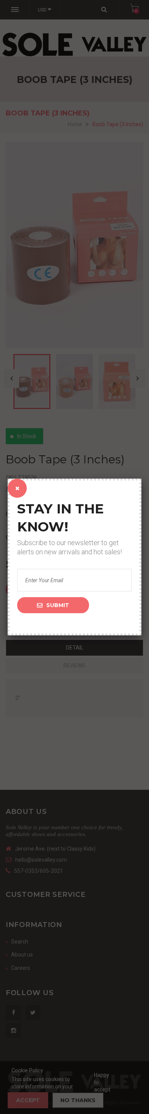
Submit (57, 605)
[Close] (17, 488)
